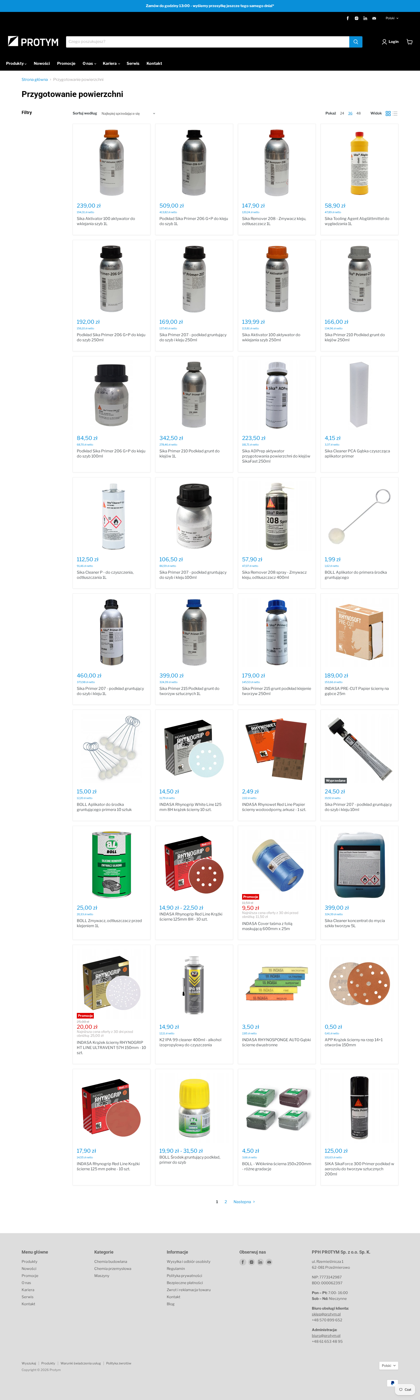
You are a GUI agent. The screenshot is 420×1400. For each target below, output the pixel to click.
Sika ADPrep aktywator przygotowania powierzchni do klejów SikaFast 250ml (276, 456)
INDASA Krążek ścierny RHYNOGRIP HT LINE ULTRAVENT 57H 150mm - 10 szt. (111, 1047)
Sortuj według (85, 113)
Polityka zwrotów (118, 1363)
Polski (390, 18)
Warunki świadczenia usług (81, 1363)
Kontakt (154, 63)
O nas (88, 63)
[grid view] (388, 113)
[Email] (374, 18)
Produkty (15, 63)
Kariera (110, 63)
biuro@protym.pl (326, 1335)
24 (342, 113)
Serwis (133, 63)
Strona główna (35, 79)
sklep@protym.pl (326, 1314)
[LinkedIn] (365, 18)
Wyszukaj (29, 1363)
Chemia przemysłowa (112, 1269)
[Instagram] (356, 18)
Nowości (42, 63)
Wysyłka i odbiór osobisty (188, 1261)
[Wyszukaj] (355, 42)
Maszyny (101, 1276)
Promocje (66, 63)
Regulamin (176, 1269)
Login (394, 41)
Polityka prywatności (184, 1276)
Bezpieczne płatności (185, 1283)
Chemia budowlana (110, 1261)
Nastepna (243, 1202)
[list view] (395, 113)
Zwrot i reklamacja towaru (189, 1290)
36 (350, 113)
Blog (171, 1304)
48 (358, 113)
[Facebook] (347, 18)
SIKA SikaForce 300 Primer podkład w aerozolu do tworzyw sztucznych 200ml (359, 1169)
